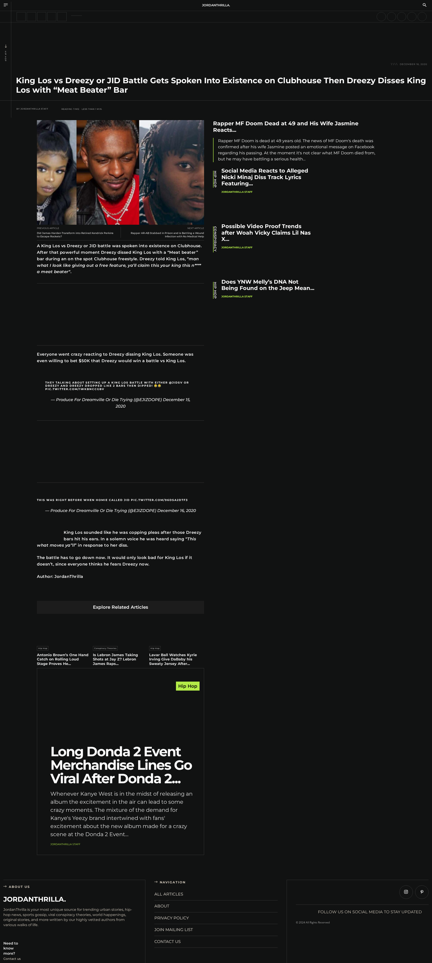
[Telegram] (141, 593)
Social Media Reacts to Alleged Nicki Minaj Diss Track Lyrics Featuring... (264, 177)
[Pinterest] (99, 593)
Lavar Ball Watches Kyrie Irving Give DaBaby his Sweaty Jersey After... (173, 659)
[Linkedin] (110, 593)
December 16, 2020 (176, 510)
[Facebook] (78, 593)
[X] (88, 593)
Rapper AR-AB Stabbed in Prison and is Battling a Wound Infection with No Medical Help (167, 234)
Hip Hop (5, 56)
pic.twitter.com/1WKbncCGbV (74, 389)
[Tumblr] (131, 593)
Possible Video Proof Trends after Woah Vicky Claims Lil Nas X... (266, 232)
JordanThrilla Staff (34, 109)
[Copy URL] (162, 593)
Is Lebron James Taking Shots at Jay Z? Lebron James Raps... (115, 659)
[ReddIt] (120, 593)
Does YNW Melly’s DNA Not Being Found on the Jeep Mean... (267, 285)
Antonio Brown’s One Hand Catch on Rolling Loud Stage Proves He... (62, 659)
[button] (424, 5)
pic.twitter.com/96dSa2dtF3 (159, 500)
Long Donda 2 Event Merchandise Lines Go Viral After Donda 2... (121, 765)
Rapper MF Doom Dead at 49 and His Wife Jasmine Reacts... (285, 126)
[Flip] (152, 593)
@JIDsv (176, 382)
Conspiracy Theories (105, 648)
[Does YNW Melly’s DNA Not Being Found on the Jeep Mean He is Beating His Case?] (353, 304)
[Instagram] (406, 892)
